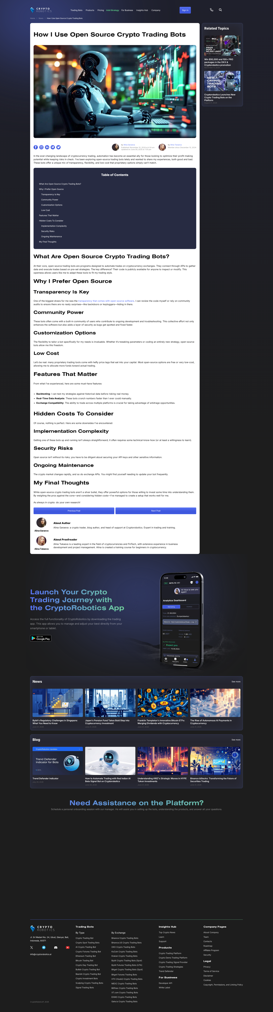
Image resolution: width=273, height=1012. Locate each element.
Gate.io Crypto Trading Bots (124, 1001)
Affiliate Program (211, 950)
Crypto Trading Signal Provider (173, 962)
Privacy (206, 967)
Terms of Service (211, 971)
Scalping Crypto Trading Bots (89, 983)
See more (236, 681)
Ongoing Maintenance (51, 236)
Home (32, 18)
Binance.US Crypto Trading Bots (126, 942)
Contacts (207, 941)
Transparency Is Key (50, 194)
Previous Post (74, 510)
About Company (211, 932)
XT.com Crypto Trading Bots (124, 992)
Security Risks (47, 231)
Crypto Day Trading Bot (87, 965)
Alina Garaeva (128, 145)
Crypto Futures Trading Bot (88, 951)
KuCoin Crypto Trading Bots (124, 951)
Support (162, 941)
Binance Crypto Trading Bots (124, 938)
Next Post (156, 510)
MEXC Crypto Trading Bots (124, 983)
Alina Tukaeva (175, 145)
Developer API (165, 983)
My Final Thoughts (47, 241)
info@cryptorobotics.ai (40, 954)
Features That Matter (49, 215)
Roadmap (207, 946)
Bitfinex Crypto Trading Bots (124, 988)
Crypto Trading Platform (170, 953)
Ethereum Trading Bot (86, 956)
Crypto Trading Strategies (171, 967)
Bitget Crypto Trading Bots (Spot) (127, 969)
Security (207, 955)
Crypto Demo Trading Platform (173, 957)
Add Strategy (112, 10)
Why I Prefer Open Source (51, 189)
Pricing (101, 10)
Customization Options (51, 205)
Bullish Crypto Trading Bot (88, 969)
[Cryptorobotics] (40, 10)
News (41, 18)
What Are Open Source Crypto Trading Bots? (60, 184)
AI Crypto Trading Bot (86, 947)
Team (206, 937)
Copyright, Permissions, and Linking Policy (223, 984)
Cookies (207, 980)
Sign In (185, 10)
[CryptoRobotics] (42, 928)
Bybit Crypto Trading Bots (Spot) (126, 960)
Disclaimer (208, 975)
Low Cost (45, 210)
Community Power (49, 199)
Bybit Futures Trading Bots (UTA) (126, 965)
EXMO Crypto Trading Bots (124, 997)
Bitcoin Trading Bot (84, 960)
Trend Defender (166, 971)
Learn (161, 937)
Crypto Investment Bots (87, 978)
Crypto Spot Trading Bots (87, 942)
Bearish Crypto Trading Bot (88, 974)
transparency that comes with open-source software (106, 300)
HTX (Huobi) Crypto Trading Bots (126, 979)
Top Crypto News (167, 932)
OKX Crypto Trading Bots (123, 947)
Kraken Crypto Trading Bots (124, 956)
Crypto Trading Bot (84, 938)
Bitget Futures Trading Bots (124, 974)
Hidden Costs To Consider (51, 220)
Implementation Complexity (54, 226)
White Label (164, 987)
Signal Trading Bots (85, 987)
